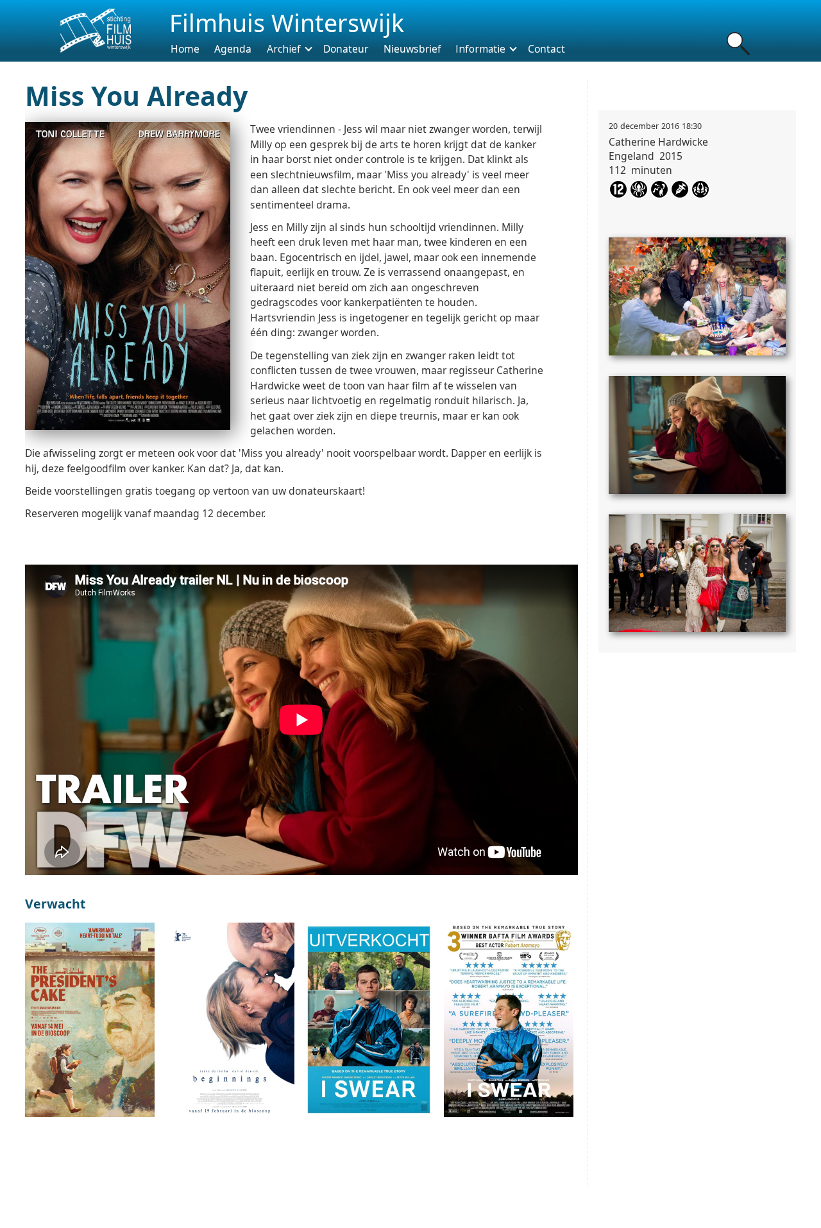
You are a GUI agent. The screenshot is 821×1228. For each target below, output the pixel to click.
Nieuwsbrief (412, 48)
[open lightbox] (697, 291)
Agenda (232, 48)
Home (185, 48)
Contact (546, 48)
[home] (94, 30)
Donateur (345, 48)
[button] (285, 48)
